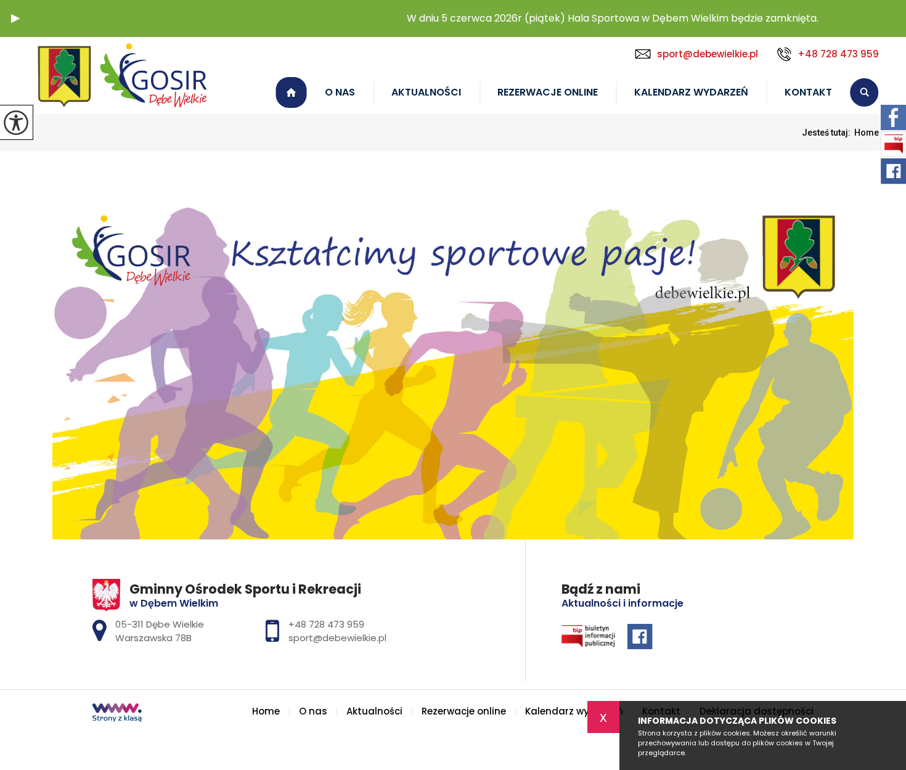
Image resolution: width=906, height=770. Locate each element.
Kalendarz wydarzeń (691, 92)
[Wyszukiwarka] (864, 92)
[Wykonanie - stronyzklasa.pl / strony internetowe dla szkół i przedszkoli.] (117, 713)
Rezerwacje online (547, 92)
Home (291, 93)
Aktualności (426, 92)
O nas (340, 92)
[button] (15, 18)
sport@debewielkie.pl (707, 54)
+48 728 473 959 (838, 53)
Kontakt (808, 92)
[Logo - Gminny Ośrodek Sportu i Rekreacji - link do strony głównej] (123, 75)
